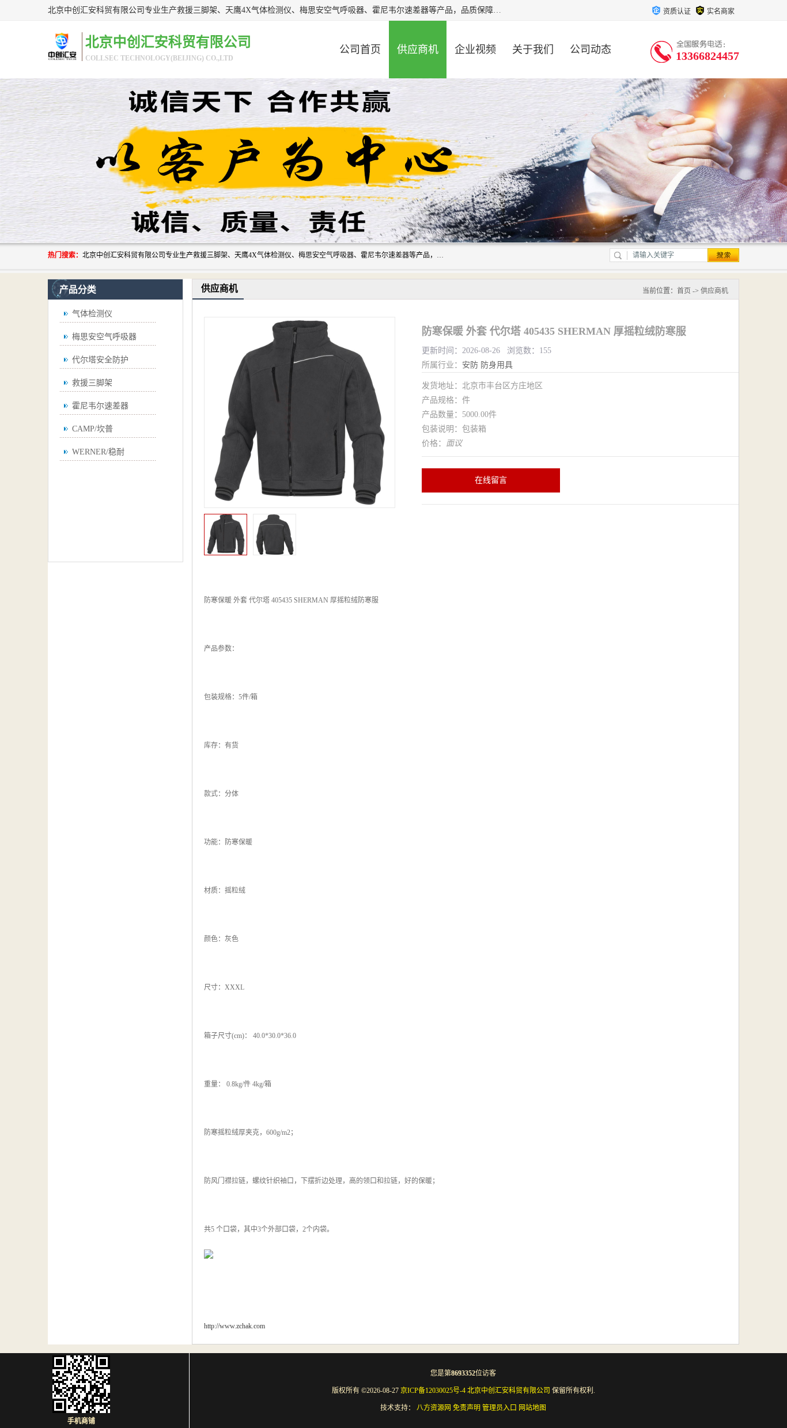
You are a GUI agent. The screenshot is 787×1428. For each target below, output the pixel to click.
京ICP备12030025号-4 (433, 1391)
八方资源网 (434, 1408)
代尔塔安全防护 (100, 359)
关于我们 (533, 49)
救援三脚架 (92, 382)
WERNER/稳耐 (98, 452)
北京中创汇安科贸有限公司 (508, 1391)
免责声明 (466, 1408)
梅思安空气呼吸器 (104, 336)
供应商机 (417, 49)
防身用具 (496, 365)
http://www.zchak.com (234, 1326)
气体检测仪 (92, 313)
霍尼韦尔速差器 (100, 405)
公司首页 (360, 49)
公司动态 (590, 49)
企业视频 (475, 49)
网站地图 (532, 1408)
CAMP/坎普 (92, 429)
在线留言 (491, 480)
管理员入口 (499, 1408)
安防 (470, 365)
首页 (684, 291)
